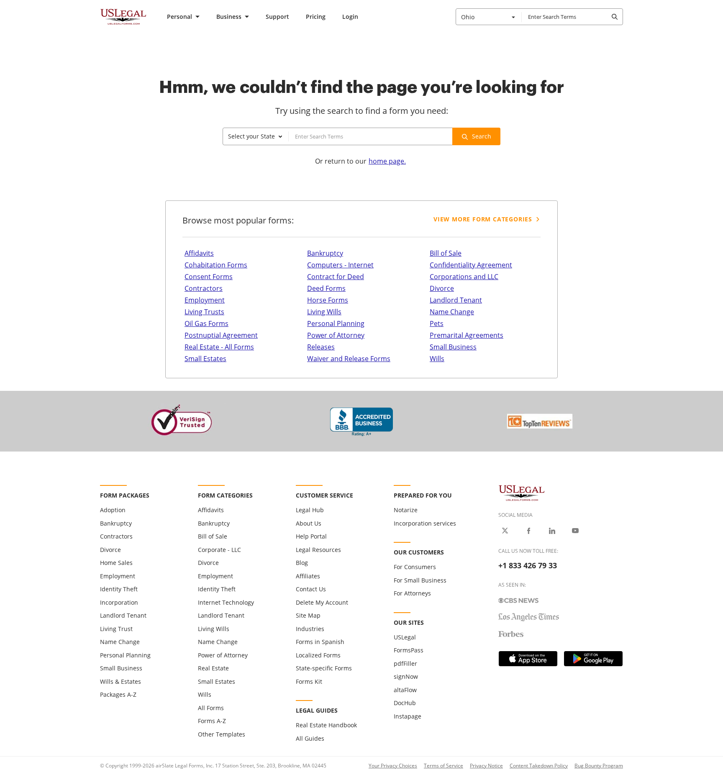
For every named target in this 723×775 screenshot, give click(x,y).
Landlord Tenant (456, 300)
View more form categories (482, 219)
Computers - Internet (340, 264)
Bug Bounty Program (598, 765)
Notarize (406, 510)
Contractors (204, 288)
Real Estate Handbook (326, 725)
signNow (406, 676)
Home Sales (116, 563)
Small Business (453, 347)
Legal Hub (310, 510)
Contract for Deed (335, 276)
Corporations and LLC (464, 276)
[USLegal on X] (505, 530)
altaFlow (405, 690)
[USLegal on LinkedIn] (552, 530)
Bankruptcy (325, 253)
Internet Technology (226, 602)
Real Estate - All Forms (219, 347)
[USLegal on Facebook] (528, 530)
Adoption (113, 510)
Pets (437, 323)
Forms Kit (309, 681)
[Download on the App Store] (528, 659)
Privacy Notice (486, 765)
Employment (205, 300)
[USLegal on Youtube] (575, 530)
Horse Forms (327, 300)
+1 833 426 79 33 (527, 565)
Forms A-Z (212, 721)
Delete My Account (322, 602)
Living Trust (116, 629)
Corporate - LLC (219, 550)
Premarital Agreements (466, 335)
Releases (321, 347)
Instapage (407, 716)
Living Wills (324, 311)
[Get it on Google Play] (593, 659)
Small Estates (205, 358)
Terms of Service (443, 765)
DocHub (405, 703)
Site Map (308, 615)
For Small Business (420, 580)
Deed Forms (326, 288)
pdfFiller (405, 663)
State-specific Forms (324, 668)
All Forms (211, 708)
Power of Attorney (335, 335)
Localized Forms (318, 655)
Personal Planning (335, 323)
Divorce (442, 288)
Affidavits (199, 253)
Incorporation (119, 602)
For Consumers (415, 567)
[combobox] (488, 17)
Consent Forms (209, 276)
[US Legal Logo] (521, 492)
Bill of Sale (445, 253)
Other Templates (221, 734)
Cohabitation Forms (216, 264)
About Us (308, 523)
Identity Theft (119, 589)
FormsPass (408, 650)
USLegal (405, 637)
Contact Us (311, 589)
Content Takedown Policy (539, 765)
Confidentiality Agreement (471, 264)
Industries (310, 629)
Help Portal (311, 536)
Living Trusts (204, 311)
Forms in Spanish (320, 642)
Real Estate (213, 668)
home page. (387, 161)
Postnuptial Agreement (221, 335)
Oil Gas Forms (206, 323)
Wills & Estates (120, 681)
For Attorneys (412, 593)
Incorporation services (425, 523)
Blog (302, 563)
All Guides (310, 738)
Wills (437, 358)
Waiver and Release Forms (348, 358)
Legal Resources (318, 550)
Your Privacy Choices (393, 765)
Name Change (452, 311)
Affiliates (308, 576)
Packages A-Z (118, 694)
